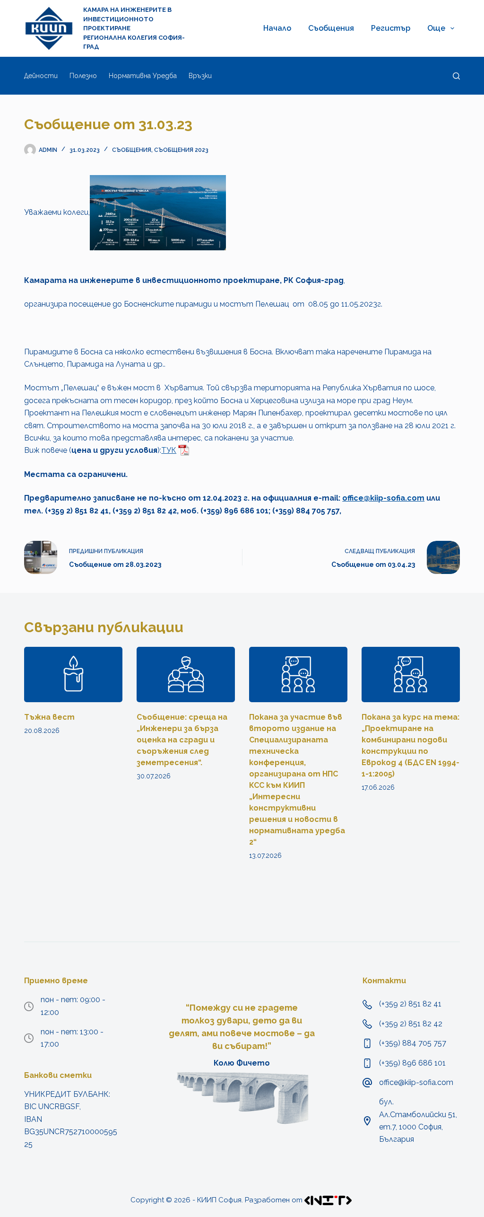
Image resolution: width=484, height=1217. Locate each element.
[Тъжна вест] (73, 674)
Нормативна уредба (143, 75)
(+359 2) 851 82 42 (410, 1023)
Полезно (83, 75)
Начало (277, 28)
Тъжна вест (49, 717)
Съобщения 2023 (181, 150)
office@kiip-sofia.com (383, 498)
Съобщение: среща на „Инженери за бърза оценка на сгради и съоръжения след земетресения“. (182, 740)
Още (436, 28)
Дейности (41, 75)
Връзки (200, 75)
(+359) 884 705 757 (412, 1043)
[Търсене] (456, 75)
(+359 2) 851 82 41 (410, 1003)
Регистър (390, 28)
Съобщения (331, 28)
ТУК (168, 450)
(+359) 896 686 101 (412, 1062)
